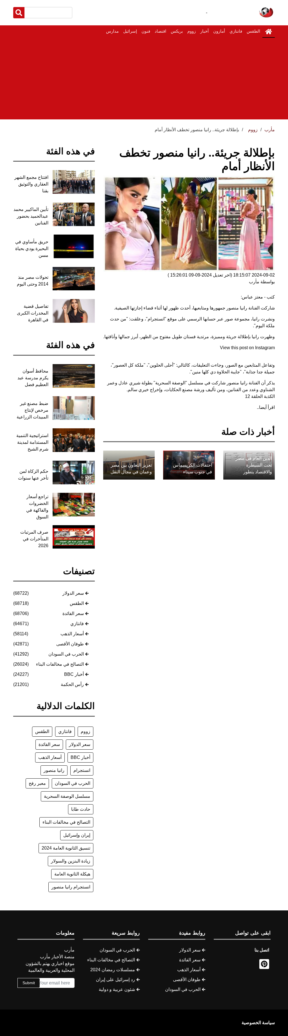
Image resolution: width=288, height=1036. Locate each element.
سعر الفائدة (73, 613)
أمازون (219, 31)
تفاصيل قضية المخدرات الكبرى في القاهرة (32, 313)
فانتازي (236, 31)
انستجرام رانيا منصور (70, 887)
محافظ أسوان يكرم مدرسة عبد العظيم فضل (32, 378)
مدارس (112, 31)
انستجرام (81, 770)
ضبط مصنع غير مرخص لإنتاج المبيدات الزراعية (32, 410)
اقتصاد (160, 31)
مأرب (269, 129)
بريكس (177, 31)
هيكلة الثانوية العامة (72, 874)
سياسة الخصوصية (258, 1022)
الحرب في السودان (66, 654)
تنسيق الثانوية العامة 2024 (66, 848)
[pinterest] (264, 964)
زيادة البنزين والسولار (70, 861)
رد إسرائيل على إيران (115, 979)
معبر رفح (37, 783)
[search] (18, 12)
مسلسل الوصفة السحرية (67, 796)
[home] (268, 31)
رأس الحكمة (72, 684)
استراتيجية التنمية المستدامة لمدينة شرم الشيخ (32, 442)
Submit (28, 983)
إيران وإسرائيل (76, 835)
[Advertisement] (144, 80)
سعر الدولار (73, 593)
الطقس (253, 31)
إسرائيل (130, 31)
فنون (145, 31)
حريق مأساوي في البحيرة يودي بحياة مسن (31, 248)
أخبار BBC (74, 674)
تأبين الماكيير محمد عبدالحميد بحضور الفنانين (31, 216)
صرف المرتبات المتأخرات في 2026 (34, 539)
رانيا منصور (54, 770)
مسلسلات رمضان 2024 (112, 969)
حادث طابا (80, 809)
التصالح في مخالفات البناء (60, 664)
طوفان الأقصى (70, 643)
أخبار (204, 31)
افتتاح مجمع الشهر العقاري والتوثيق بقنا (31, 184)
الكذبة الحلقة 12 (260, 396)
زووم (191, 31)
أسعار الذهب (72, 633)
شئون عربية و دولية (117, 989)
